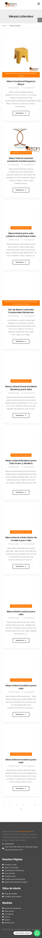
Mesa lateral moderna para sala (21, 687)
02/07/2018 (15, 754)
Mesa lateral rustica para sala (21, 613)
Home (4, 26)
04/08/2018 (14, 532)
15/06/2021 (8, 73)
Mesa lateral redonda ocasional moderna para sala (21, 161)
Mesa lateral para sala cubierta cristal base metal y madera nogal (21, 236)
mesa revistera (28, 302)
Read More (20, 113)
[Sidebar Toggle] (40, 20)
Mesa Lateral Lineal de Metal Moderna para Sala (21, 388)
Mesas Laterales (25, 153)
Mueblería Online (24, 831)
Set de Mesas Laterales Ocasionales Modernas (21, 311)
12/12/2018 (15, 228)
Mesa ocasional (27, 73)
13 (34, 805)
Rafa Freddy (15, 88)
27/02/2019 (15, 153)
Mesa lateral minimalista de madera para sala (21, 539)
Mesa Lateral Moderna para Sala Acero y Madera (21, 462)
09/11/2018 (8, 302)
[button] (31, 4)
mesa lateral (17, 73)
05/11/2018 (15, 455)
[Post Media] (21, 55)
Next (21, 809)
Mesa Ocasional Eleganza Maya (21, 83)
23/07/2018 (15, 680)
